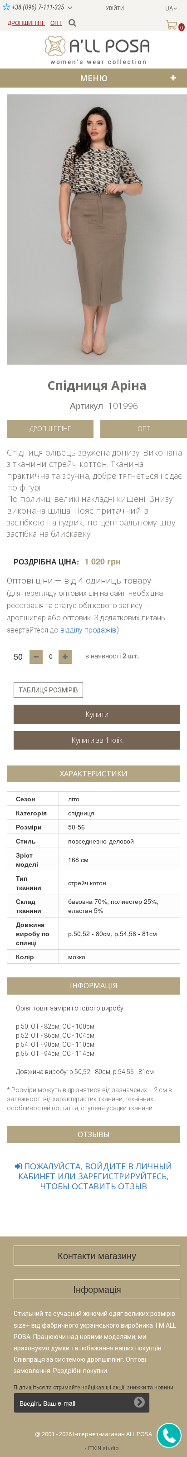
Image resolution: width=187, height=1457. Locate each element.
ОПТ (56, 22)
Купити (96, 714)
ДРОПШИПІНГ (26, 22)
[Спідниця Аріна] (97, 229)
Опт (144, 428)
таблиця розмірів (48, 690)
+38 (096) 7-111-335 (37, 7)
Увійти (115, 7)
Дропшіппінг (50, 428)
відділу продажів (88, 630)
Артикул (86, 405)
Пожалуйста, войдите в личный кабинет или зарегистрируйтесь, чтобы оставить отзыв (95, 1176)
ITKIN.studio (103, 1448)
